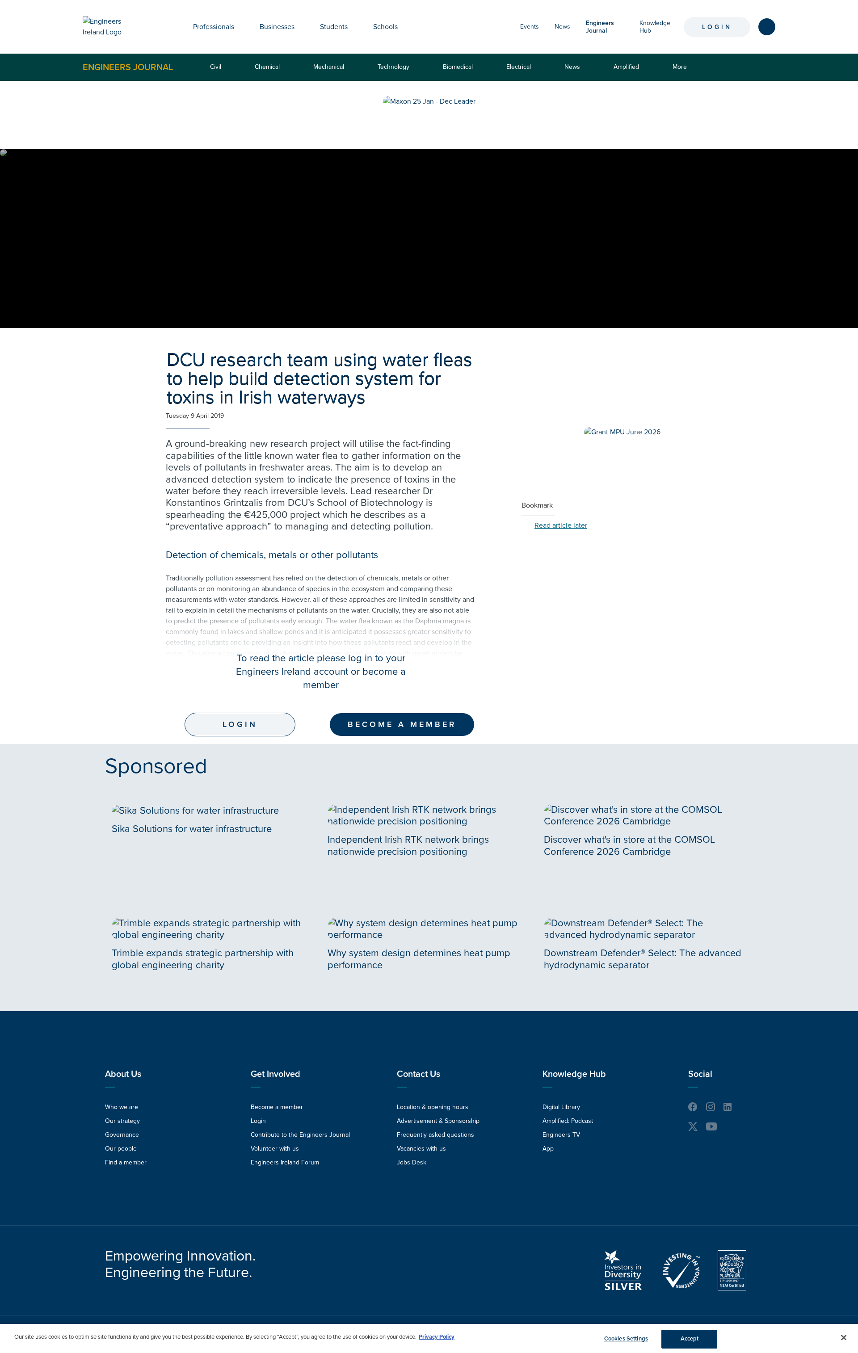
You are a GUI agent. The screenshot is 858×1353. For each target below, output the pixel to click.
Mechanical (328, 67)
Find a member (126, 1162)
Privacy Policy (436, 1336)
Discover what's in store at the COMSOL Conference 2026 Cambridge (629, 845)
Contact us (418, 1074)
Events (529, 26)
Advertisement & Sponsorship (438, 1121)
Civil (215, 67)
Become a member (402, 724)
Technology (393, 67)
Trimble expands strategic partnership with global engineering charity (203, 959)
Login (717, 27)
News (562, 26)
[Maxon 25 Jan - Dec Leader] (429, 101)
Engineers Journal (128, 67)
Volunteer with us (275, 1148)
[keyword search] (766, 26)
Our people (121, 1148)
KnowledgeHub (654, 26)
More (681, 72)
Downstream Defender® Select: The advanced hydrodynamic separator (642, 959)
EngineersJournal (600, 26)
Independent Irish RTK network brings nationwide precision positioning (408, 845)
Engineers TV (561, 1135)
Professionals (213, 26)
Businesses (277, 26)
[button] (240, 26)
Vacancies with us (421, 1148)
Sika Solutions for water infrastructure (192, 829)
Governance (122, 1135)
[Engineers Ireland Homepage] (112, 27)
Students (334, 26)
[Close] (844, 1337)
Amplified (626, 67)
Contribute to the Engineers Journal (300, 1135)
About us (123, 1074)
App (548, 1148)
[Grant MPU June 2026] (622, 432)
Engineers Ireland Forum (285, 1162)
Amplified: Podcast (568, 1121)
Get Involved (275, 1074)
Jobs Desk (411, 1162)
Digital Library (561, 1107)
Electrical (518, 67)
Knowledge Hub (574, 1074)
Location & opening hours (432, 1107)
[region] (429, 1338)
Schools (385, 26)
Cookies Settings (626, 1338)
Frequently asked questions (435, 1135)
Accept (690, 1338)
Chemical (267, 67)
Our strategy (122, 1121)
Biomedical (458, 67)
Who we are (121, 1107)
